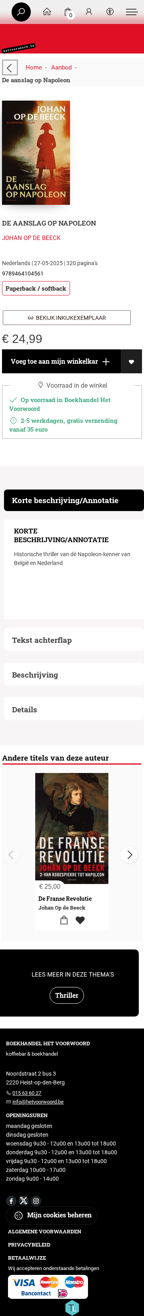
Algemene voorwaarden (44, 1231)
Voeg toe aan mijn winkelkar (54, 361)
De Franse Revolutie (65, 898)
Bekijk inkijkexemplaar (70, 318)
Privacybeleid (29, 1244)
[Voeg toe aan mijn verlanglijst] (131, 361)
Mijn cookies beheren (59, 1215)
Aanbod (61, 67)
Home (34, 67)
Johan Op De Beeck (31, 238)
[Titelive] (72, 1307)
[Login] (89, 12)
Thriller (66, 995)
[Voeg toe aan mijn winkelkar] (63, 920)
